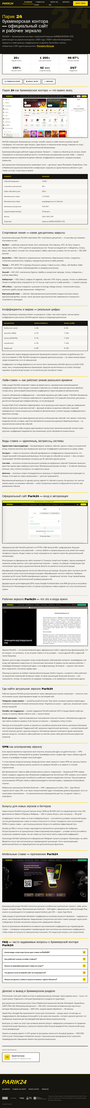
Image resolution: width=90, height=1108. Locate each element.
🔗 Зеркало (48, 81)
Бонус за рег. (53, 3)
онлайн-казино (45, 142)
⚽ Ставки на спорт (12, 81)
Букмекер (28, 2)
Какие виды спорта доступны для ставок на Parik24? (44, 952)
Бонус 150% (80, 3)
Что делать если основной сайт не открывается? (44, 972)
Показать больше (45, 46)
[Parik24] (11, 3)
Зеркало (65, 2)
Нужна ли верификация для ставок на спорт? (44, 966)
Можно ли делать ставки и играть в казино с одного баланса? (44, 979)
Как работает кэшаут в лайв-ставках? (44, 959)
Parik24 (28, 317)
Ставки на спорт (39, 3)
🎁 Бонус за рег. (32, 81)
